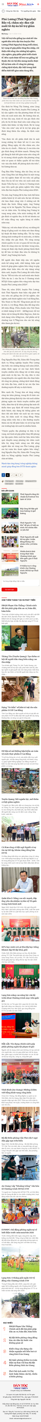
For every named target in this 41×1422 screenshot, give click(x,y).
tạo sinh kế (19, 484)
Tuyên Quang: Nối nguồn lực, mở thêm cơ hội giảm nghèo (20, 800)
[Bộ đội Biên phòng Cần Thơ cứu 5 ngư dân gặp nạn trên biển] (20, 1167)
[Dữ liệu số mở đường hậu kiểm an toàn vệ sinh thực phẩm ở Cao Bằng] (20, 780)
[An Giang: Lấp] (20, 1211)
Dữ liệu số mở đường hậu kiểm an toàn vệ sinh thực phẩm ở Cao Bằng (20, 752)
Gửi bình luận (9, 589)
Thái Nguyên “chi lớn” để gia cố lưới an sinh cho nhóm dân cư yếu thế (29, 526)
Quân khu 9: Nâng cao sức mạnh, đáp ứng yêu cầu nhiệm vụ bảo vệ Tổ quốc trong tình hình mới (19, 901)
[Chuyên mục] (3, 4)
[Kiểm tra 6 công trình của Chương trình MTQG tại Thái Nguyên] (10, 570)
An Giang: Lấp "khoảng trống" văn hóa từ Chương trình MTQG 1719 (20, 1187)
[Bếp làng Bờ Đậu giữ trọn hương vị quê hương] (10, 513)
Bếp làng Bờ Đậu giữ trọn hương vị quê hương (29, 511)
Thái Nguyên (9, 481)
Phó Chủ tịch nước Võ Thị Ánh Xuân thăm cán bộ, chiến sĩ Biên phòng (23, 1374)
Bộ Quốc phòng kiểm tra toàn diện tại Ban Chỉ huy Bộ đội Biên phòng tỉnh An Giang (23, 1363)
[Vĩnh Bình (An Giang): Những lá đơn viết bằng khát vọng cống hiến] (20, 1119)
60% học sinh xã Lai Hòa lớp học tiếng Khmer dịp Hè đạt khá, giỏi (20, 948)
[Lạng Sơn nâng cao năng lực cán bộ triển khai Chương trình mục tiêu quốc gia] (20, 1025)
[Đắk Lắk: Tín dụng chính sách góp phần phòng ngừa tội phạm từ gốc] (20, 1071)
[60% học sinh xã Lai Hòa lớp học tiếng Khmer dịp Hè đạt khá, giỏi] (20, 976)
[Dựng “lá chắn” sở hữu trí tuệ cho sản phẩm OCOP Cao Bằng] (20, 732)
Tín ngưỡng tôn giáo (28, 11)
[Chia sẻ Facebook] (3, 475)
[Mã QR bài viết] (21, 475)
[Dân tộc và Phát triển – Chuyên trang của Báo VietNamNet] (12, 4)
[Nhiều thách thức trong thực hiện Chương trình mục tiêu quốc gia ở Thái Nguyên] (10, 556)
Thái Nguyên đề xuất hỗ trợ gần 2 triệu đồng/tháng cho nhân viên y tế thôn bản (29, 541)
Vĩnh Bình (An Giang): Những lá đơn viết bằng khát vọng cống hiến (19, 1091)
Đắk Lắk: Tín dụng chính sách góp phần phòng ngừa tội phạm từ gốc (18, 1045)
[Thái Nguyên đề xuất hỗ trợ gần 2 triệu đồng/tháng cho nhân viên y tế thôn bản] (10, 541)
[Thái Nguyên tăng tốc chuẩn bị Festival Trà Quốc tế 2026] (10, 498)
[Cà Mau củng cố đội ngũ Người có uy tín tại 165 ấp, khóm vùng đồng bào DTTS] (20, 880)
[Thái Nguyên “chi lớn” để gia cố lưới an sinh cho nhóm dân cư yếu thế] (10, 527)
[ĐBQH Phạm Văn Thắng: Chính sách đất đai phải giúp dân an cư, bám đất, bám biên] (20, 638)
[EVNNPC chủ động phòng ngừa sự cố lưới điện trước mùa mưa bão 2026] (20, 1259)
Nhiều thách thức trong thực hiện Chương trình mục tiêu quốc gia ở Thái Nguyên (28, 556)
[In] (16, 475)
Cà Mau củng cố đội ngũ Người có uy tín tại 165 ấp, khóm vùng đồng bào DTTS (19, 850)
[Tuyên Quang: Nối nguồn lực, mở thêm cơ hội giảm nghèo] (20, 829)
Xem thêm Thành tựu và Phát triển (18, 600)
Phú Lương (19, 481)
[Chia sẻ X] (8, 475)
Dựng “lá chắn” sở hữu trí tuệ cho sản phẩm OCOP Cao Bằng (19, 708)
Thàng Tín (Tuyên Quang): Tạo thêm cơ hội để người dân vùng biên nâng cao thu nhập (20, 659)
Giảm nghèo (9, 484)
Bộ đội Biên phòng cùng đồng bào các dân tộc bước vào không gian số (23, 1340)
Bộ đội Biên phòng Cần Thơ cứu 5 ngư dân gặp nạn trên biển (20, 1139)
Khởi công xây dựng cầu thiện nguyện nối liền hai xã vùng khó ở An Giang (22, 1351)
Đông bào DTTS (31, 481)
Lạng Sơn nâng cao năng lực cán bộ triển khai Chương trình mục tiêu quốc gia (20, 998)
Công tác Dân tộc (12, 11)
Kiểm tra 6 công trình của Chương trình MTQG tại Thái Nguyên (29, 569)
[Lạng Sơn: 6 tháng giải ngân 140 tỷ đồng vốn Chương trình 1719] (20, 1305)
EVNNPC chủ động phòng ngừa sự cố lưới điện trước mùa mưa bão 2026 (19, 1231)
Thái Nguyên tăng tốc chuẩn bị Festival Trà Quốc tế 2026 (29, 496)
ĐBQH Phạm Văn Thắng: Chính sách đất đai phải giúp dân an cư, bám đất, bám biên (19, 608)
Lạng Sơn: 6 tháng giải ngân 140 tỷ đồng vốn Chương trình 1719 (18, 1279)
